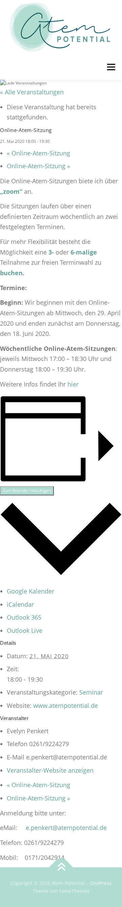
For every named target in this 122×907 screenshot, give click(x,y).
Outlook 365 (24, 617)
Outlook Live (24, 630)
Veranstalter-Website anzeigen (50, 770)
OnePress (100, 883)
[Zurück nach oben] (61, 867)
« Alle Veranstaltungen (32, 92)
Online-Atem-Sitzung (38, 153)
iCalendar (20, 604)
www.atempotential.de (65, 705)
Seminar (91, 692)
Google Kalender (30, 591)
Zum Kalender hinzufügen (27, 490)
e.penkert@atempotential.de (66, 828)
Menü (110, 67)
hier (73, 384)
